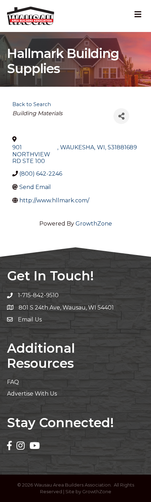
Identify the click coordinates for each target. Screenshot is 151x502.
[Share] (121, 116)
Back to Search (31, 104)
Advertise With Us (32, 393)
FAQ (13, 382)
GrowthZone (94, 223)
